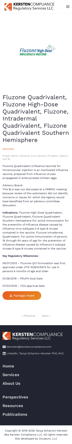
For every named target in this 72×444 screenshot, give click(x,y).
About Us (11, 383)
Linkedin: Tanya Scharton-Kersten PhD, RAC (35, 353)
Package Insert (23, 295)
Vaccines (8, 148)
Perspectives (15, 397)
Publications (15, 414)
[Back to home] (29, 6)
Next (45, 315)
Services (11, 374)
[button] (67, 6)
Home (8, 366)
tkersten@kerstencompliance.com (29, 346)
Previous (29, 315)
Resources (13, 405)
